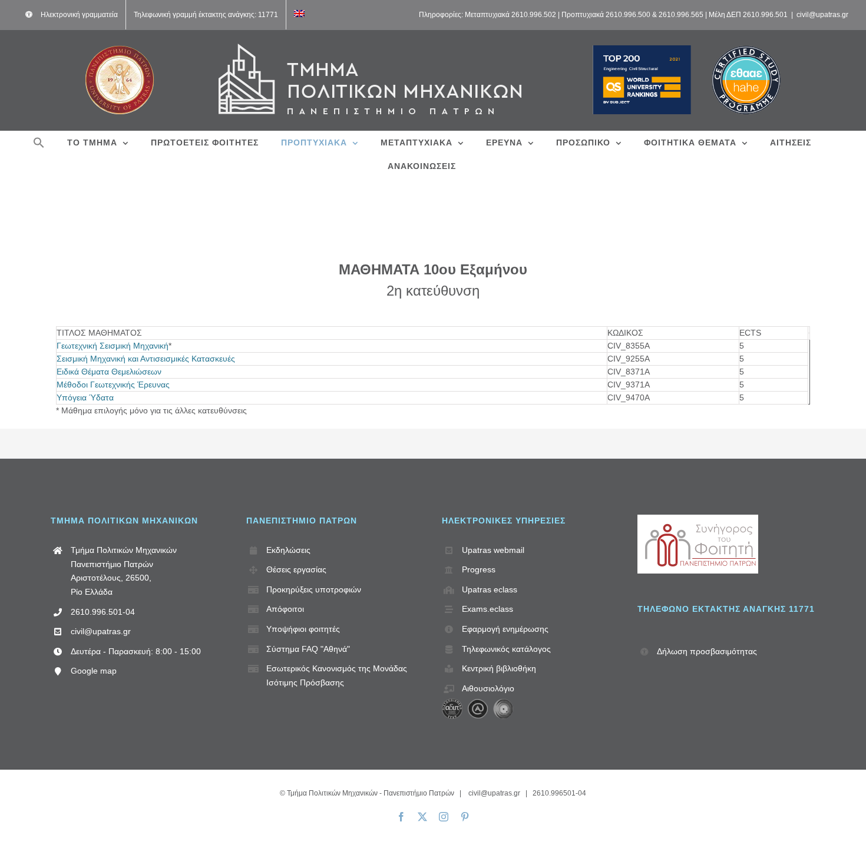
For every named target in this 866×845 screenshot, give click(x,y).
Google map (94, 670)
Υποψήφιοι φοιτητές (303, 629)
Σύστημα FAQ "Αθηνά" (308, 649)
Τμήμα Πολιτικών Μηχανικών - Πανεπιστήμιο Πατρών (370, 793)
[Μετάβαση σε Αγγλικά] (299, 14)
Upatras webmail (493, 550)
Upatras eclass (489, 589)
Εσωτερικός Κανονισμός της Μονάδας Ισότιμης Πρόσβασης (336, 675)
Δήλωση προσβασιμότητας (707, 651)
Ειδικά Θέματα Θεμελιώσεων (109, 371)
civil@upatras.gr (822, 15)
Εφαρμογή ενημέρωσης (505, 629)
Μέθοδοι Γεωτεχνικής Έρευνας (113, 384)
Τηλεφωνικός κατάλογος (506, 649)
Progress (478, 569)
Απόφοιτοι (285, 609)
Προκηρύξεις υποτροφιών (313, 589)
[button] (39, 142)
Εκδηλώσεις (288, 550)
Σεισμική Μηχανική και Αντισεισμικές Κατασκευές (146, 358)
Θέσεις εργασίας (296, 569)
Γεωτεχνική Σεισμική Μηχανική (112, 345)
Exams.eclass (487, 609)
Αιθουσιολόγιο (488, 688)
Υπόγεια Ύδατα (85, 397)
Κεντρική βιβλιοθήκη (499, 668)
